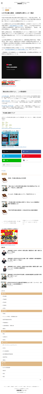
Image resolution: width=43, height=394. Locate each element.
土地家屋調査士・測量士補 (8, 325)
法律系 (4, 293)
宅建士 (4, 313)
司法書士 (4, 170)
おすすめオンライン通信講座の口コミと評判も (21, 388)
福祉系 (4, 370)
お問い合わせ (29, 386)
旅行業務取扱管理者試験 (8, 354)
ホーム (5, 386)
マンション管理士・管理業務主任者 (10, 316)
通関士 (4, 360)
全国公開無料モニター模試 (16, 25)
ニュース (4, 364)
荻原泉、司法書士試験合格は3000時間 (17, 178)
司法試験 (4, 296)
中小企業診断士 (6, 351)
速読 (4, 376)
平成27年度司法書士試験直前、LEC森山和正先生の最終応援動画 (23, 210)
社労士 (4, 348)
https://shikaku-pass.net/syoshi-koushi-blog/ (11, 128)
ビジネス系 (5, 342)
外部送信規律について (35, 386)
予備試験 (4, 299)
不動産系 (4, 310)
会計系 (4, 331)
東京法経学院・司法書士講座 (7, 105)
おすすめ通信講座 (6, 367)
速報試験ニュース (21, 3)
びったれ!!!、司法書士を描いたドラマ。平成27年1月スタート (22, 194)
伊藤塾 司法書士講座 (6, 100)
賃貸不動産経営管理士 (7, 319)
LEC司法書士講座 (5, 96)
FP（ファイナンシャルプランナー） (10, 345)
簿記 (4, 333)
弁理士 (4, 308)
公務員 (4, 362)
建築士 (4, 328)
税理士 (4, 339)
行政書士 (4, 305)
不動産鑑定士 (5, 322)
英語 (4, 373)
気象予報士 (5, 357)
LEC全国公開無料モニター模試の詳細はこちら (16, 49)
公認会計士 (5, 336)
